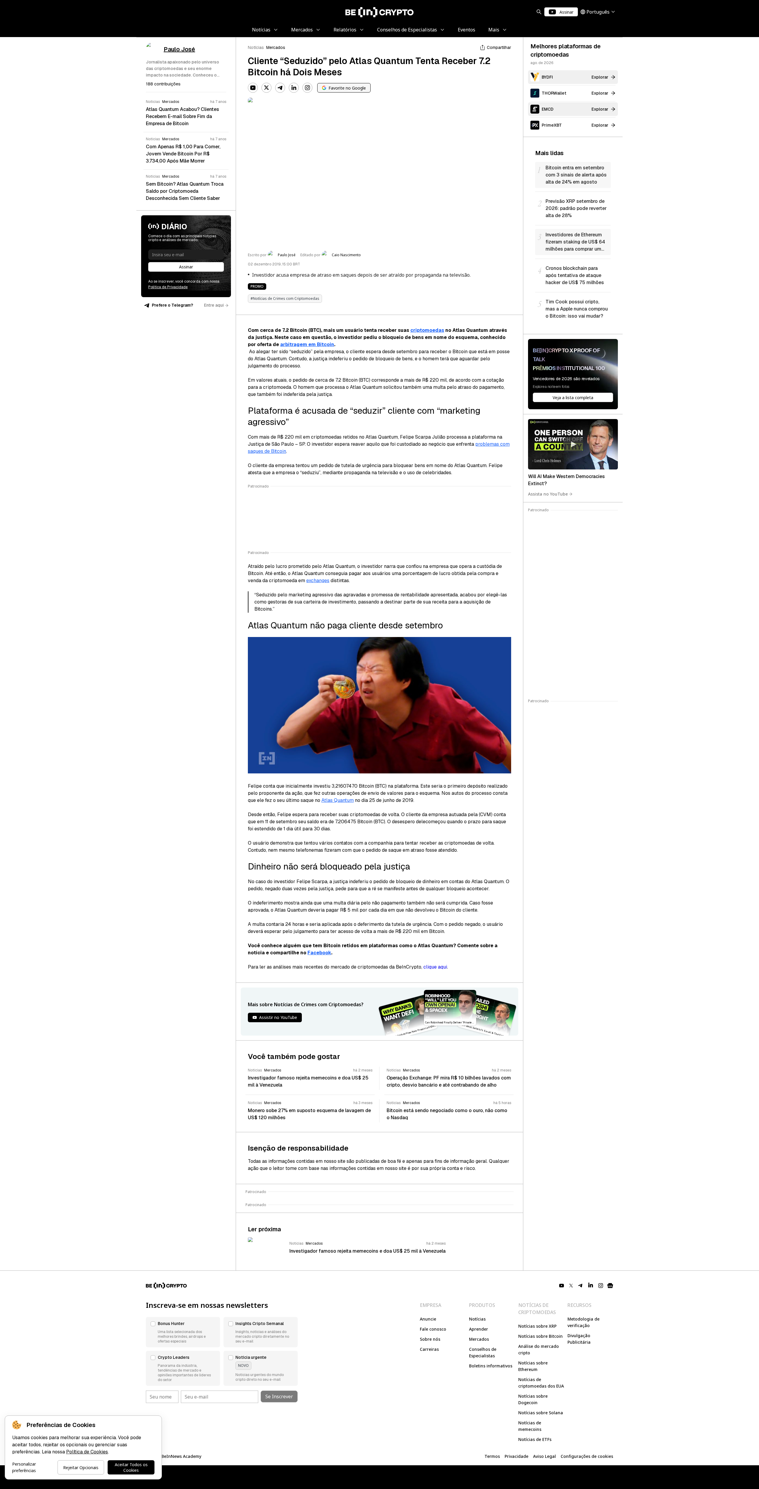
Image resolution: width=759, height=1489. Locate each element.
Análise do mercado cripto (538, 1349)
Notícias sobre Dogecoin (533, 1399)
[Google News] (610, 1286)
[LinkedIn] (294, 88)
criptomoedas (427, 330)
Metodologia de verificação (583, 1322)
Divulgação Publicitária (579, 1339)
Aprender (478, 1329)
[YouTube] (253, 88)
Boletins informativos (490, 1366)
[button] (183, 1332)
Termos (492, 1456)
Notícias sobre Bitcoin (540, 1336)
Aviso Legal (544, 1456)
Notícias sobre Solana (540, 1412)
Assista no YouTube (548, 494)
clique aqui (435, 967)
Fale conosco (433, 1329)
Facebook (319, 953)
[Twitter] (266, 88)
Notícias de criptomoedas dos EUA (541, 1383)
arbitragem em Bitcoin (307, 344)
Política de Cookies (87, 1452)
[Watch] (573, 444)
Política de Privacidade (168, 287)
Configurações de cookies (587, 1456)
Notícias (256, 47)
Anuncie (428, 1319)
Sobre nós (430, 1339)
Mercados (275, 47)
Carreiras (429, 1349)
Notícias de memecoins (529, 1426)
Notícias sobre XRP (537, 1326)
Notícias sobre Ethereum (533, 1366)
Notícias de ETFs (534, 1439)
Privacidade (516, 1456)
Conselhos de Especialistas (482, 1352)
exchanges (317, 580)
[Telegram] (280, 88)
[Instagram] (307, 88)
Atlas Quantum (337, 800)
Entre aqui (214, 305)
